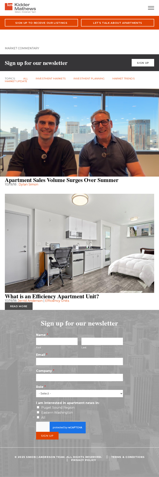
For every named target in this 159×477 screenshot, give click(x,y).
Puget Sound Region (57, 407)
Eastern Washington (57, 412)
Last (83, 347)
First (38, 347)
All (25, 78)
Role (41, 387)
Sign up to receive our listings (41, 22)
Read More (18, 189)
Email (42, 355)
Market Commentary (22, 48)
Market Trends (123, 78)
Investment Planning (89, 78)
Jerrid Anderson (30, 301)
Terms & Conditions (128, 456)
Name (42, 335)
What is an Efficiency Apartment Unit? (52, 296)
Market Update (16, 81)
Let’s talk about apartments (117, 22)
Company (45, 371)
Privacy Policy (83, 460)
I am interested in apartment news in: (67, 403)
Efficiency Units (57, 301)
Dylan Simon (28, 184)
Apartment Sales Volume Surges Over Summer (61, 180)
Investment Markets (51, 78)
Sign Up (143, 62)
